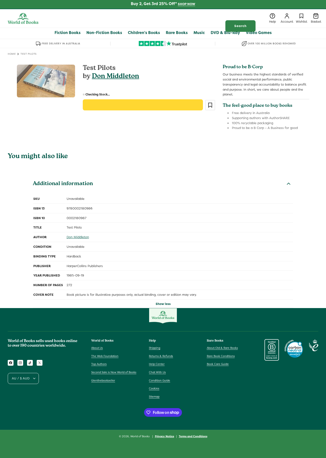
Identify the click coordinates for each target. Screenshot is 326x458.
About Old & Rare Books (222, 347)
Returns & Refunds (161, 356)
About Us (97, 347)
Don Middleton (115, 77)
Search (240, 26)
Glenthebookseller (103, 380)
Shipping (154, 347)
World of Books (140, 436)
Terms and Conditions (193, 436)
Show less (163, 304)
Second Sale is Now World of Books (113, 372)
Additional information (63, 184)
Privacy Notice (164, 436)
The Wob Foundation (104, 356)
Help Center (157, 364)
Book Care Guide (218, 364)
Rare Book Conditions (221, 356)
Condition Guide (159, 380)
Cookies (154, 388)
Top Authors (99, 364)
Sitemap (154, 396)
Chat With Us (157, 372)
